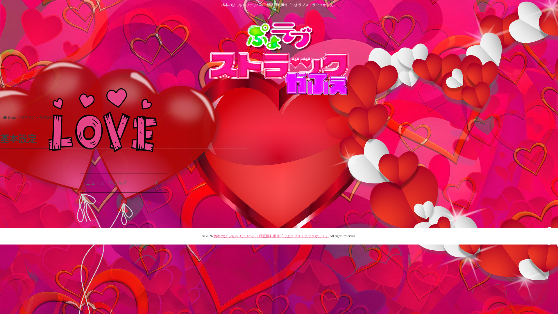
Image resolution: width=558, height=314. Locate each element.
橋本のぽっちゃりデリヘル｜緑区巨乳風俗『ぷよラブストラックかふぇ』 (272, 236)
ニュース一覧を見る (107, 183)
